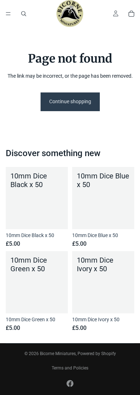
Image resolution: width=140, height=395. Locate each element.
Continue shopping (70, 101)
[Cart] (131, 14)
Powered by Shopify (97, 353)
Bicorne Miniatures (58, 353)
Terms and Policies (70, 368)
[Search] (24, 14)
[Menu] (8, 13)
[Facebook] (70, 383)
